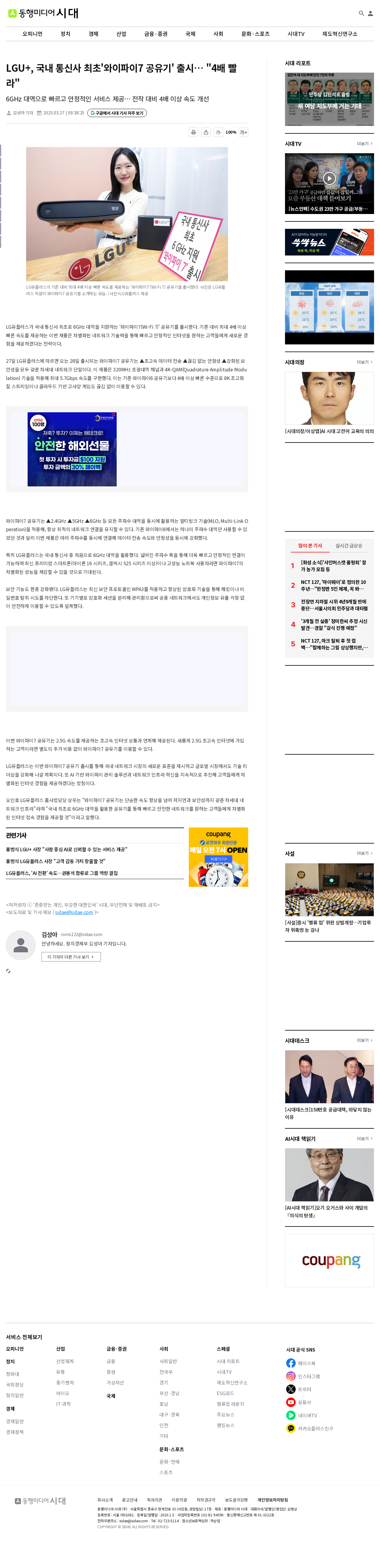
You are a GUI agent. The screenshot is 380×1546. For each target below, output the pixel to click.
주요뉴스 (225, 1414)
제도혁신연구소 (340, 34)
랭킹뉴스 (225, 1425)
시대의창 (295, 362)
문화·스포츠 (255, 34)
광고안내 (129, 1500)
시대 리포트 (298, 63)
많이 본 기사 (310, 545)
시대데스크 (297, 1040)
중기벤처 (65, 1382)
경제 (93, 34)
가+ (243, 132)
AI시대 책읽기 (300, 1138)
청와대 (12, 1373)
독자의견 (154, 1500)
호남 (163, 1403)
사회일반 (168, 1361)
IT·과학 (63, 1403)
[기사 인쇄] (193, 132)
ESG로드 (225, 1393)
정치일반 (14, 1395)
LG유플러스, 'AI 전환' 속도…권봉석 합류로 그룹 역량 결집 (62, 872)
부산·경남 (169, 1393)
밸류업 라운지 (230, 1403)
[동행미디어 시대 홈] (43, 13)
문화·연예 (169, 1461)
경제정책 (14, 1431)
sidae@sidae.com (74, 912)
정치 (66, 34)
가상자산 (115, 1382)
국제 (191, 34)
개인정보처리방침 (272, 1499)
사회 (218, 34)
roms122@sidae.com (81, 934)
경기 (163, 1382)
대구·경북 (169, 1414)
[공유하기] (206, 132)
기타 (163, 1435)
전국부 (166, 1371)
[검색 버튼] (361, 13)
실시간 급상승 (348, 545)
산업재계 (65, 1361)
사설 (290, 853)
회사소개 (105, 1500)
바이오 (62, 1393)
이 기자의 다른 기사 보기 (68, 957)
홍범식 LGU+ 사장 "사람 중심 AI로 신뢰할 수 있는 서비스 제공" (66, 849)
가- (219, 132)
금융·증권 (156, 34)
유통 (60, 1371)
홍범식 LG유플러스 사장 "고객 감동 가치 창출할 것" (55, 861)
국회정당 (14, 1384)
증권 (111, 1371)
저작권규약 (206, 1499)
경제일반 (14, 1421)
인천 (163, 1425)
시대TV (296, 34)
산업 (121, 34)
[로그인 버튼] (370, 13)
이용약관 (179, 1499)
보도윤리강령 (236, 1500)
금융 (111, 1361)
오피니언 (33, 34)
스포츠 (166, 1472)
